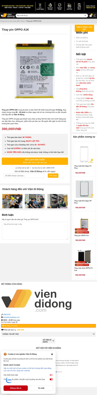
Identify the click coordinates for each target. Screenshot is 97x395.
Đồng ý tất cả (15, 388)
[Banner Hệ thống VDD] (48, 6)
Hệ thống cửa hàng (10, 326)
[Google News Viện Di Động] (59, 377)
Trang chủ (4, 21)
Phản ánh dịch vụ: (14, 330)
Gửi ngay (53, 176)
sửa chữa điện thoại (16, 21)
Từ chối (41, 388)
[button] (52, 354)
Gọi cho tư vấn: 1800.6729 (44, 168)
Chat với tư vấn (23, 168)
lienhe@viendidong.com (11, 317)
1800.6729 (6, 314)
